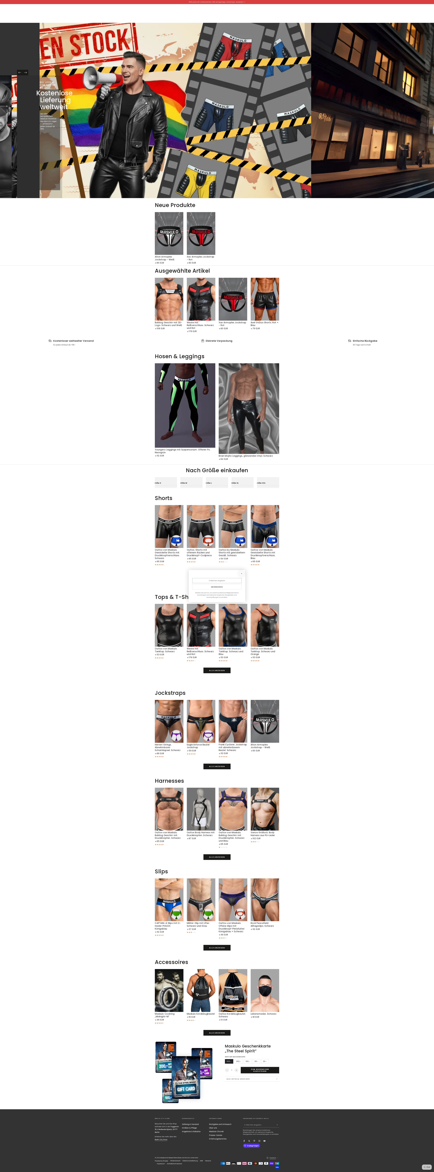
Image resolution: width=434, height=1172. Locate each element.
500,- (230, 1062)
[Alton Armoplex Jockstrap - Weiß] (169, 233)
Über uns (213, 1128)
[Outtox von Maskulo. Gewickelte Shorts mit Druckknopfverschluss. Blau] (265, 526)
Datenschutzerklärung (190, 1161)
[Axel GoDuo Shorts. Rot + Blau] (265, 299)
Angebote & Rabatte (191, 1131)
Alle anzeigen (217, 670)
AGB (201, 1161)
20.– (266, 1062)
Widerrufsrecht (175, 1161)
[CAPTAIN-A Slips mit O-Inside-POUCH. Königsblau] (169, 899)
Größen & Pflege (189, 1128)
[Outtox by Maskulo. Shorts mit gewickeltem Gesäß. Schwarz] (233, 526)
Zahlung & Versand (190, 1124)
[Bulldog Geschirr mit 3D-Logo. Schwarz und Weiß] (169, 299)
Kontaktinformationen (174, 1164)
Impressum (161, 1164)
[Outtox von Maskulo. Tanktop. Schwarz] (169, 625)
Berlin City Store (161, 1139)
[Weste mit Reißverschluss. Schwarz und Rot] (201, 299)
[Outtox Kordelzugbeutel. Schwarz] (233, 990)
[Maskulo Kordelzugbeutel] (201, 990)
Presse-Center (215, 1135)
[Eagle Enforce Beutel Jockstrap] (201, 721)
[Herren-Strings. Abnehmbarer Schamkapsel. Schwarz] (169, 721)
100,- (249, 1062)
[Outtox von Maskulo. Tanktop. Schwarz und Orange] (265, 625)
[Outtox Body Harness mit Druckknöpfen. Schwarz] (201, 809)
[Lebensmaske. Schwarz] (265, 990)
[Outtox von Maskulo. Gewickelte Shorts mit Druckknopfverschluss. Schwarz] (169, 526)
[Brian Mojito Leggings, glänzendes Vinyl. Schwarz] (249, 408)
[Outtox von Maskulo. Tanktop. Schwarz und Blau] (233, 625)
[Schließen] (241, 573)
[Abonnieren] (278, 1124)
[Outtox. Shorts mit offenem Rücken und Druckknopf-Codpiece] (201, 526)
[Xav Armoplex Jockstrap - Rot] (201, 233)
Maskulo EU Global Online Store (171, 1158)
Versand (208, 1161)
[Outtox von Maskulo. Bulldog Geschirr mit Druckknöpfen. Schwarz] (169, 809)
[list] (217, 342)
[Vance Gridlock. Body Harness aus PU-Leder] (265, 809)
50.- (257, 1062)
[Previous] (20, 72)
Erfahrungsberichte (217, 1139)
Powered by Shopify (161, 1161)
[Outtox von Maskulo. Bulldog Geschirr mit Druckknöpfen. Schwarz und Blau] (233, 809)
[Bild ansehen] (10, 136)
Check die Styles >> (59, 114)
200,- (239, 1062)
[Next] (25, 72)
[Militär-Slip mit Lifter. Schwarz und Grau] (201, 899)
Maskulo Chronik (216, 1131)
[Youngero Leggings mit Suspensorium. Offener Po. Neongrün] (185, 405)
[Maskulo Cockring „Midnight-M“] (169, 990)
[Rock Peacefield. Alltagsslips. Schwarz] (265, 899)
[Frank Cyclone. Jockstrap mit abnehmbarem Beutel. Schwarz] (233, 721)
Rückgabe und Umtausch (220, 1124)
